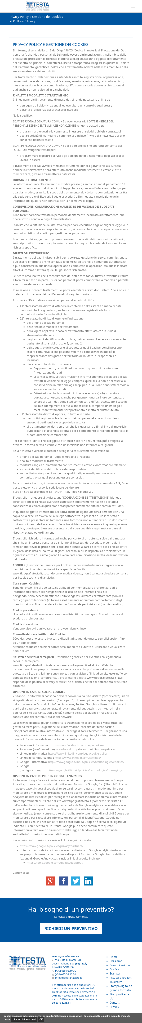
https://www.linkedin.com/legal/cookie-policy (77, 753)
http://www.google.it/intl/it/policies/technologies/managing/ (82, 770)
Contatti (115, 1002)
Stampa (115, 973)
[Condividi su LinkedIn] (88, 881)
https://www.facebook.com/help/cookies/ (77, 745)
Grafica (114, 969)
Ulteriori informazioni (24, 1019)
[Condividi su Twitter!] (76, 881)
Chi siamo (116, 961)
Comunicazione (120, 965)
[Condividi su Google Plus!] (51, 881)
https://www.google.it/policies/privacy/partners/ (51, 846)
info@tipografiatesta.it (68, 977)
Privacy (114, 1007)
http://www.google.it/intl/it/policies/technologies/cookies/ (86, 762)
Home (20, 21)
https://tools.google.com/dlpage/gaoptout (55, 863)
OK (41, 1019)
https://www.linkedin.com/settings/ (78, 758)
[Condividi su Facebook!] (64, 881)
